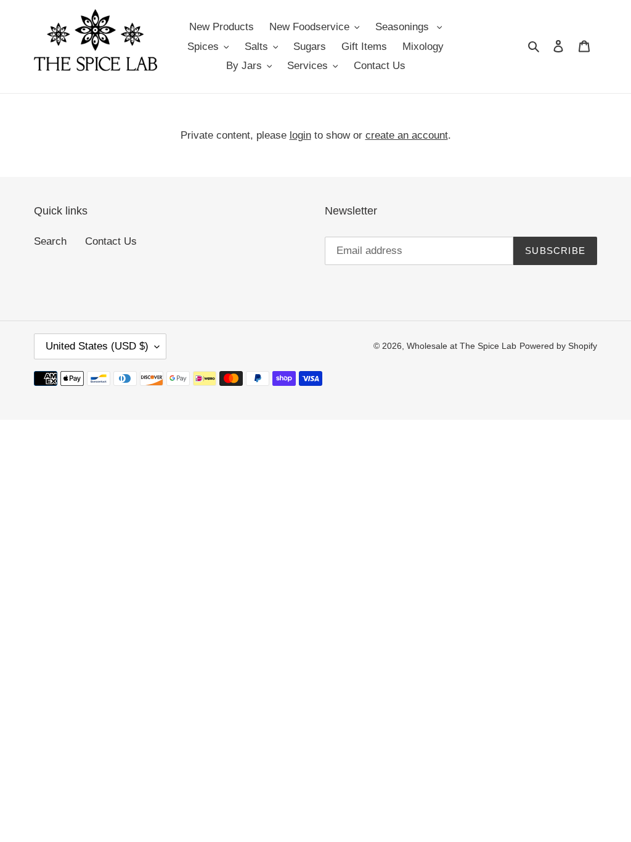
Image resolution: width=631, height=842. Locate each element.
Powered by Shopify (558, 346)
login (300, 135)
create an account (406, 135)
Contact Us (111, 241)
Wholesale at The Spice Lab (461, 346)
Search (50, 241)
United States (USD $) (97, 346)
